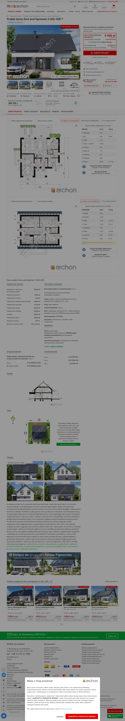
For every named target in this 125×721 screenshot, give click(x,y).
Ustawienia (59, 716)
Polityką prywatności (65, 709)
